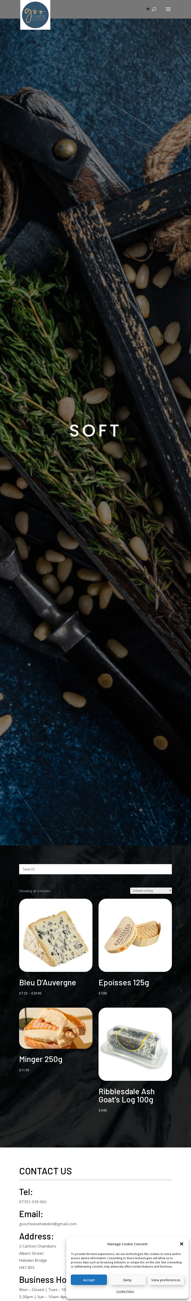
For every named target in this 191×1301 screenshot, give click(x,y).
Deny (127, 1280)
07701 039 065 (33, 1201)
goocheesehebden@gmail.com (48, 1223)
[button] (181, 1244)
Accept (89, 1280)
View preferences (166, 1280)
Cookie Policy (125, 1291)
